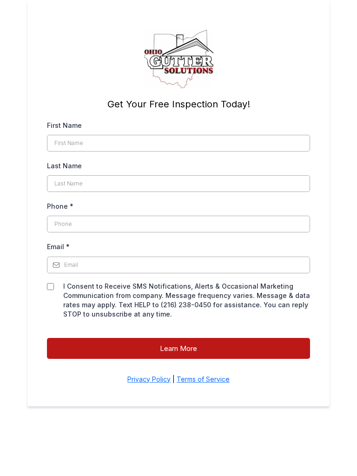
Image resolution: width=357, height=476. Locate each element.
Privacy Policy (149, 379)
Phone (60, 206)
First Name (64, 125)
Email (58, 247)
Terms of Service (203, 379)
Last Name (64, 166)
